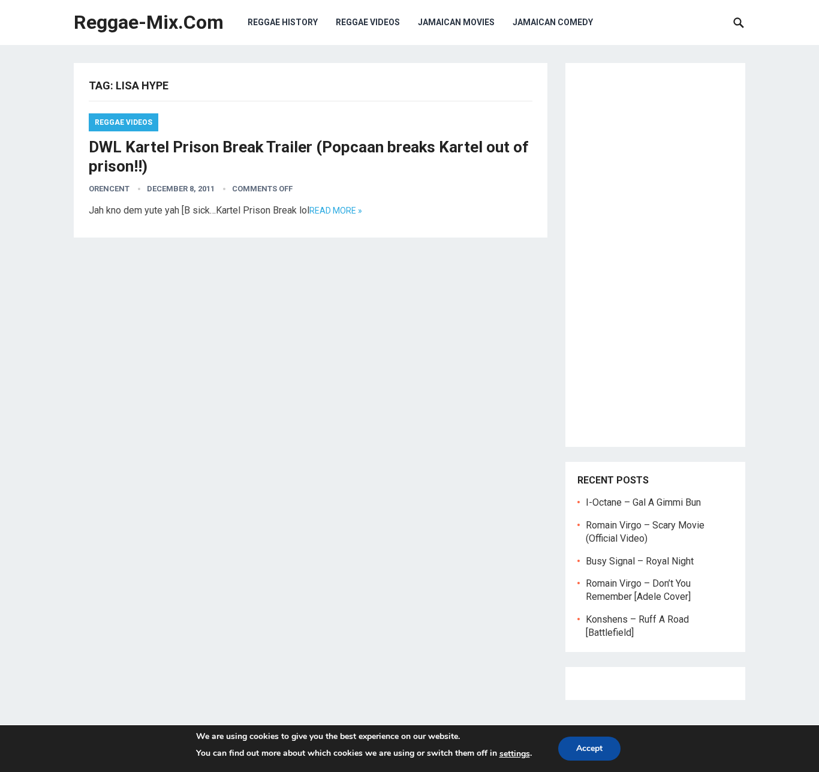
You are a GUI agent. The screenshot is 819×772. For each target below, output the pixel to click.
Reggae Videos (368, 22)
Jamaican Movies (456, 22)
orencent (109, 188)
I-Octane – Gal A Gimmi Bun (643, 502)
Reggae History (283, 22)
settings (514, 753)
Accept (589, 748)
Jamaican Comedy (553, 22)
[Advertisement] (655, 255)
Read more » (335, 210)
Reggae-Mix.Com (149, 22)
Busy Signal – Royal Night (640, 561)
